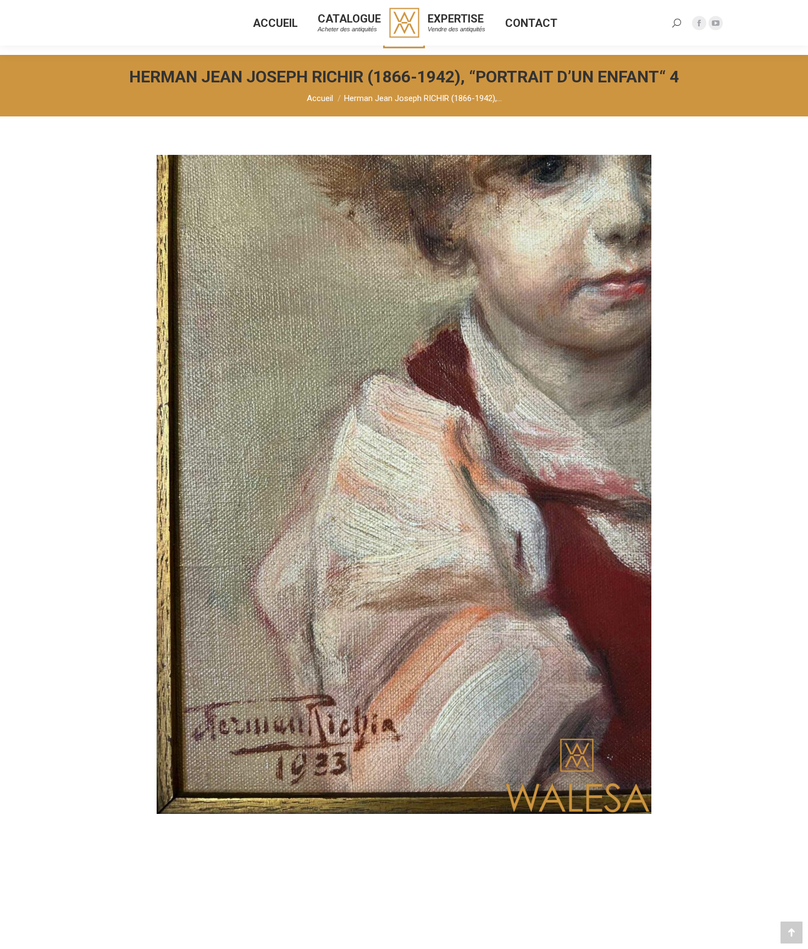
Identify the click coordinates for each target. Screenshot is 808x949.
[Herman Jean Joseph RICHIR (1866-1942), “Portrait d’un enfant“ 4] (404, 484)
